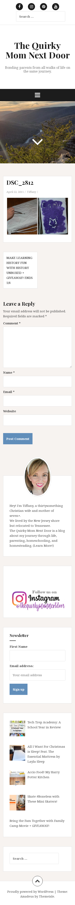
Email (9, 392)
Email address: (22, 666)
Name (9, 372)
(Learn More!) (43, 545)
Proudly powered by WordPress (30, 892)
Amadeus (27, 896)
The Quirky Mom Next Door (37, 50)
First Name (19, 646)
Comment (12, 323)
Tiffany (31, 192)
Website (9, 411)
